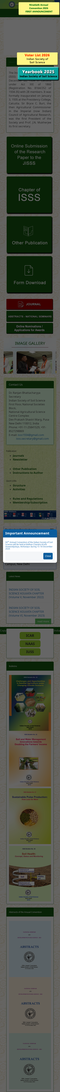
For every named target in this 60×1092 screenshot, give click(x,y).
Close (48, 556)
